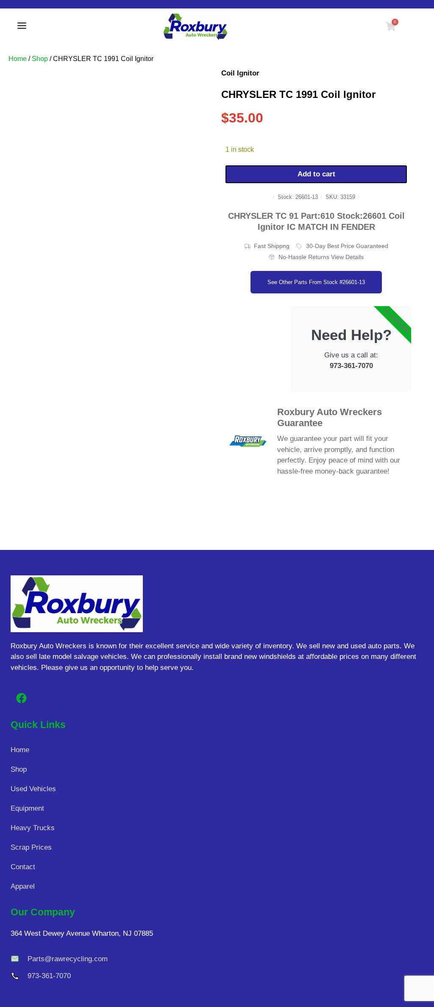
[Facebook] (21, 698)
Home (17, 58)
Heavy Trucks (33, 828)
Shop (40, 58)
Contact (23, 867)
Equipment (27, 808)
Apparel (23, 886)
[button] (22, 27)
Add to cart (316, 174)
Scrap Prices (31, 847)
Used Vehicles (33, 789)
